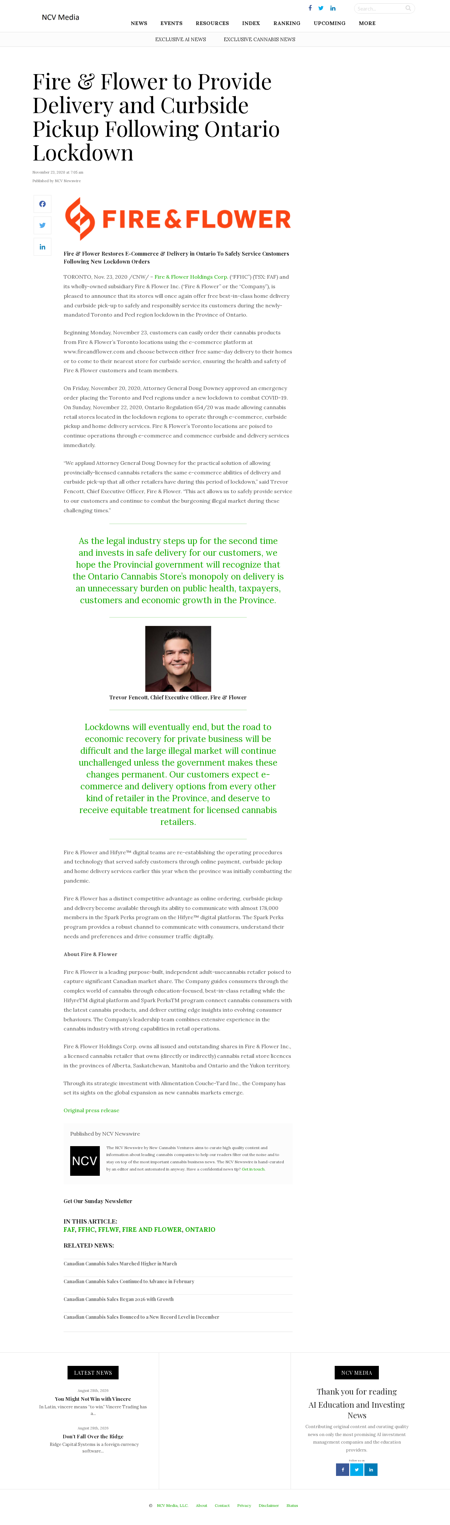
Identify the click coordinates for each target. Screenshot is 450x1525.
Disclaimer (269, 1505)
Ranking (286, 23)
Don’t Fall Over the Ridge (93, 1436)
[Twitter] (42, 228)
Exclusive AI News (180, 39)
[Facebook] (42, 207)
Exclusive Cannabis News (259, 39)
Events (171, 23)
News (139, 23)
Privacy (244, 1505)
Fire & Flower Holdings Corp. (191, 276)
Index (251, 23)
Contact (222, 1505)
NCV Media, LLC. (172, 1505)
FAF (69, 1229)
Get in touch (253, 1169)
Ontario (200, 1229)
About (201, 1505)
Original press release (91, 1110)
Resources (212, 23)
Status (292, 1505)
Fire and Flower (152, 1229)
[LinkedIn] (42, 250)
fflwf (108, 1229)
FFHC (86, 1229)
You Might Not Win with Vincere (93, 1399)
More (367, 23)
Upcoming (330, 23)
